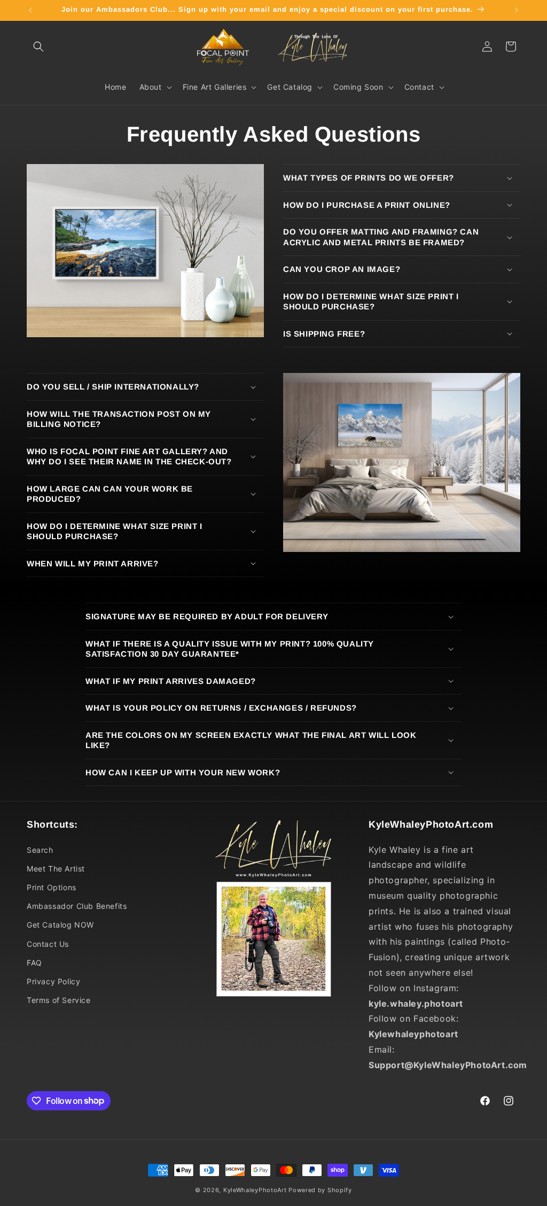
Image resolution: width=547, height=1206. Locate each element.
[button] (38, 46)
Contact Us (48, 943)
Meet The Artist (56, 868)
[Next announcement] (516, 10)
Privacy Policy (53, 981)
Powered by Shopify (320, 1190)
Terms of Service (59, 1000)
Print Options (51, 887)
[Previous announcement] (30, 10)
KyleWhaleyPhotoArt (255, 1190)
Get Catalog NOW (60, 924)
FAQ (34, 962)
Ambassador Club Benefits (77, 906)
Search (40, 849)
